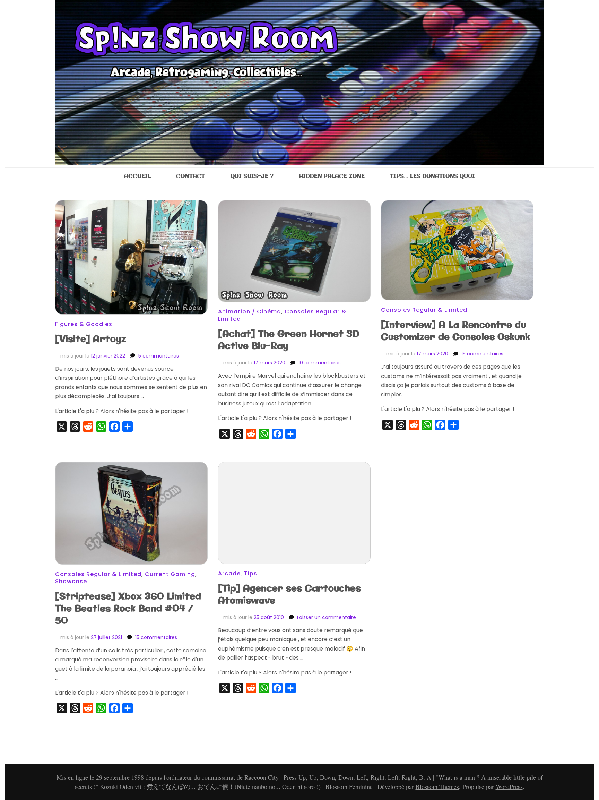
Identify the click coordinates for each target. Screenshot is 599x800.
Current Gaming (170, 574)
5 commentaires (158, 355)
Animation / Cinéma (249, 312)
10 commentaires (319, 362)
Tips (250, 573)
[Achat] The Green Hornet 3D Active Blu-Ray (288, 340)
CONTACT (190, 176)
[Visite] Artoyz (90, 339)
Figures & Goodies (83, 324)
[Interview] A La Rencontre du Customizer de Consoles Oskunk (455, 331)
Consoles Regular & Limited (424, 310)
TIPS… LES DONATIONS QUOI (432, 176)
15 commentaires (482, 353)
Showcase (71, 581)
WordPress (509, 786)
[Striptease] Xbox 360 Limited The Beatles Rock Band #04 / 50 (128, 608)
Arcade (229, 573)
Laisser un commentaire (326, 617)
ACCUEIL (137, 176)
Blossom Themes (437, 786)
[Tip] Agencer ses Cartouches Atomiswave (289, 594)
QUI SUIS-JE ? (252, 176)
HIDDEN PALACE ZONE (332, 176)
